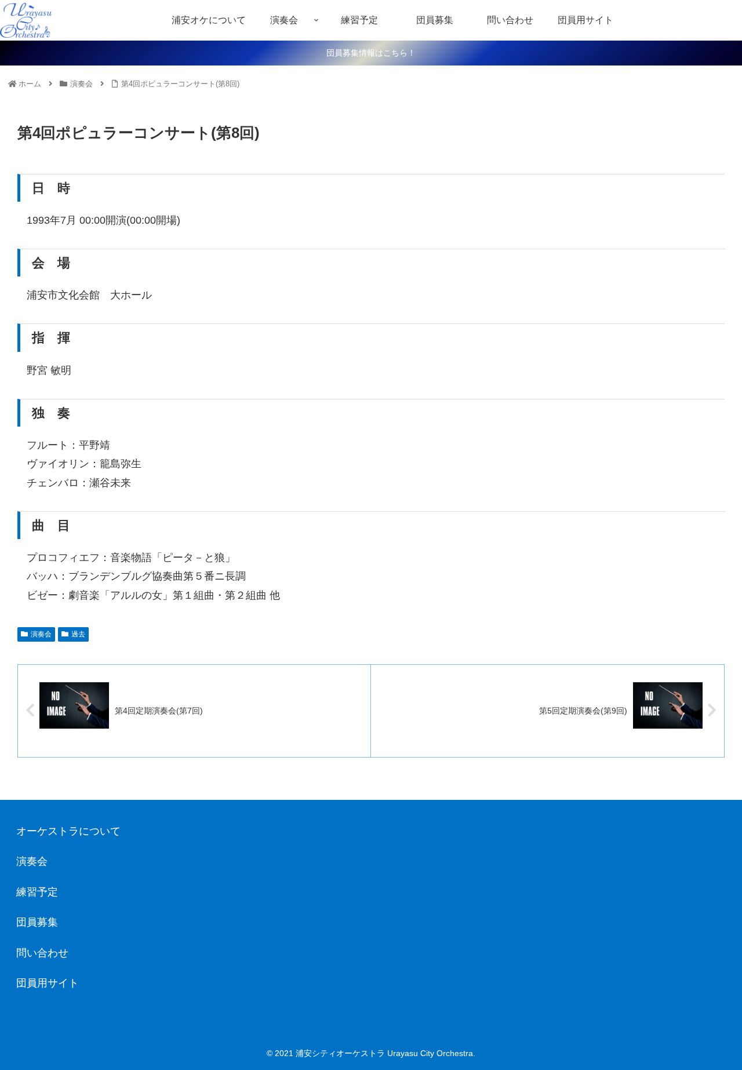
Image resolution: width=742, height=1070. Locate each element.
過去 (78, 634)
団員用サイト (47, 983)
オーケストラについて (68, 831)
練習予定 (37, 892)
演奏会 (41, 634)
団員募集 (37, 922)
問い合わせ (42, 953)
